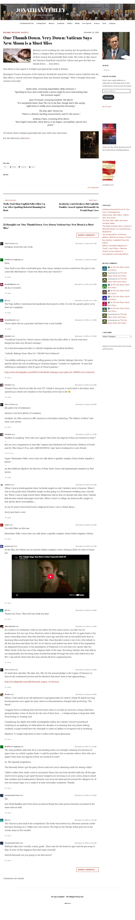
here (27, 138)
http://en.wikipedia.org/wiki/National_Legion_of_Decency (32, 681)
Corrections (72, 2)
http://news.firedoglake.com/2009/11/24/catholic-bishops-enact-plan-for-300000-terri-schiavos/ (49, 372)
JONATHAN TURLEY (40, 10)
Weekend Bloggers (59, 2)
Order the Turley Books (92, 2)
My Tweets (106, 107)
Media (77, 23)
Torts (104, 23)
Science (97, 23)
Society (25, 32)
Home (37, 2)
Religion (16, 32)
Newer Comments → (87, 235)
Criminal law (41, 23)
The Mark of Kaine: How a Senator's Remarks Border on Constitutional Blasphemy (117, 229)
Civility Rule (46, 2)
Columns (112, 23)
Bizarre (51, 23)
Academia (60, 23)
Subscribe (108, 97)
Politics (69, 23)
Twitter (117, 9)
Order (104, 147)
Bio (80, 2)
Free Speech (86, 23)
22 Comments (93, 187)
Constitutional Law (27, 23)
